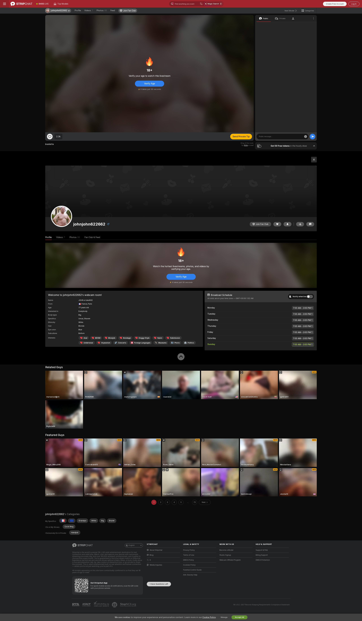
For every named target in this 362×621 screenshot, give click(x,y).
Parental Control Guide (192, 570)
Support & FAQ (262, 550)
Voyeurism (105, 343)
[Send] (312, 136)
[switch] (310, 296)
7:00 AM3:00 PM (302, 308)
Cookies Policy (189, 565)
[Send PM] (310, 224)
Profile (78, 10)
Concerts (122, 343)
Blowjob (111, 338)
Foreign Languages (142, 343)
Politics (191, 343)
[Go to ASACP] (86, 604)
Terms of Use (188, 555)
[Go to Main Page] (21, 4)
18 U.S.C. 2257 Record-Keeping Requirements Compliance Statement (261, 605)
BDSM (97, 338)
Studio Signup (225, 555)
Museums (162, 343)
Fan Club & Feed (92, 237)
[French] (63, 520)
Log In (353, 4)
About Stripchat (156, 550)
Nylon (159, 338)
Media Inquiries (156, 565)
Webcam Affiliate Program (230, 560)
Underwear (88, 343)
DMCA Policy (188, 560)
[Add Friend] (300, 224)
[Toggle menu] (4, 4)
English (132, 545)
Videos (88, 10)
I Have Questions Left (159, 584)
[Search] (201, 4)
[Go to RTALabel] (76, 605)
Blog (151, 555)
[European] (72, 520)
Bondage (127, 338)
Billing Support (262, 555)
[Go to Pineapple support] (115, 604)
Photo (177, 343)
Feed (112, 10)
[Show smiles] (305, 136)
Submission (175, 338)
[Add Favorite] (50, 136)
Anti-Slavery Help (190, 575)
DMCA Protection (263, 560)
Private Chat (305, 25)
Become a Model (226, 550)
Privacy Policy (189, 550)
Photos (101, 10)
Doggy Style (144, 338)
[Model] (314, 159)
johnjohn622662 (54, 514)
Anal (85, 338)
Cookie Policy (209, 617)
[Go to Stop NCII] (128, 604)
